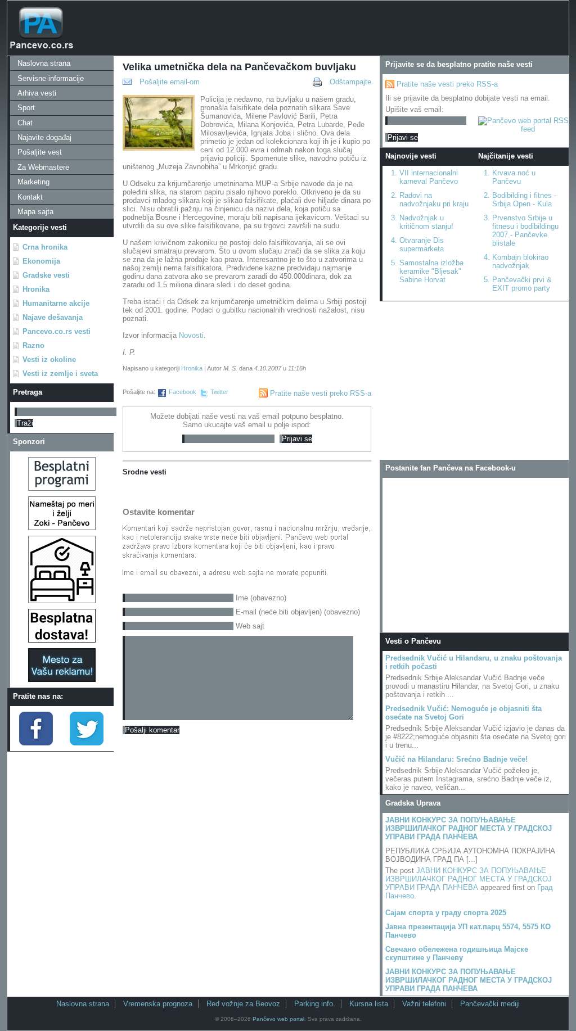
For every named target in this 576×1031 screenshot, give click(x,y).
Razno (33, 345)
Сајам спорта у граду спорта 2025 (445, 912)
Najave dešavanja (52, 317)
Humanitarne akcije (55, 303)
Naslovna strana (43, 63)
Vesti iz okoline (49, 359)
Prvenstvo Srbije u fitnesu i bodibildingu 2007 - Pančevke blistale (525, 230)
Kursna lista (368, 1004)
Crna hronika (45, 247)
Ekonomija (41, 261)
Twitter (219, 391)
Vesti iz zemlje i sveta (60, 373)
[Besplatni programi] (62, 488)
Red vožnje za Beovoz (243, 1004)
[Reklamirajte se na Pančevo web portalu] (62, 679)
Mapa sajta (35, 211)
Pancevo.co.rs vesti (56, 331)
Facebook (182, 391)
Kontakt (30, 197)
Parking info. (314, 1004)
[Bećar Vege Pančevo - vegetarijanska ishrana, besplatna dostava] (62, 640)
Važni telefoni (424, 1004)
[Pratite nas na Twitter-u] (87, 743)
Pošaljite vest (39, 152)
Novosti (191, 335)
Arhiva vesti (36, 93)
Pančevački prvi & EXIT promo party (522, 283)
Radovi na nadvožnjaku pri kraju (434, 199)
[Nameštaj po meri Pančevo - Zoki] (62, 527)
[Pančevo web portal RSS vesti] (523, 129)
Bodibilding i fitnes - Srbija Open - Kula (524, 199)
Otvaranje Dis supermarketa (421, 244)
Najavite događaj (44, 137)
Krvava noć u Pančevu (514, 177)
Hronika (36, 289)
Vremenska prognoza (157, 1004)
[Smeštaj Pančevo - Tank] (62, 600)
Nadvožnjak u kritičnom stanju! (426, 222)
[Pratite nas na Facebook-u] (36, 743)
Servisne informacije (50, 78)
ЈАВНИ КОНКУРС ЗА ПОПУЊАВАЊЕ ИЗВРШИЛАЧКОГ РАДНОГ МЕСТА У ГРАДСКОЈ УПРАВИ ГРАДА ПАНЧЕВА (468, 828)
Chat (25, 123)
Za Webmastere (43, 167)
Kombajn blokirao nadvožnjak (520, 261)
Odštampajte (350, 82)
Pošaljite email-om (170, 82)
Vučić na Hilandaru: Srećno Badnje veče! (456, 759)
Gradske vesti (46, 275)
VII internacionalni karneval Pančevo (428, 177)
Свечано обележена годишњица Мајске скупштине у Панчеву (456, 953)
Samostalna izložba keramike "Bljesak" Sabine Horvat (431, 271)
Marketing (33, 182)
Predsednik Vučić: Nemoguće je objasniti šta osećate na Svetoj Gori (463, 712)
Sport (26, 107)
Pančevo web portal (278, 1019)
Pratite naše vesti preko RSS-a (320, 393)
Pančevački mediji (490, 1004)
